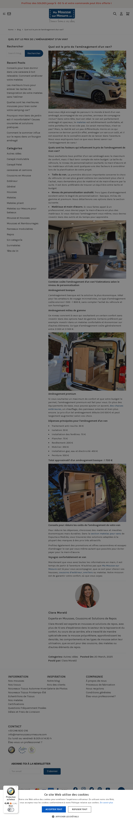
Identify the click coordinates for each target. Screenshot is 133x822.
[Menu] (16, 788)
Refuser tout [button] (79, 809)
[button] (66, 816)
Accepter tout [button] (54, 809)
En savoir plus (106, 802)
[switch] (11, 810)
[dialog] (66, 411)
